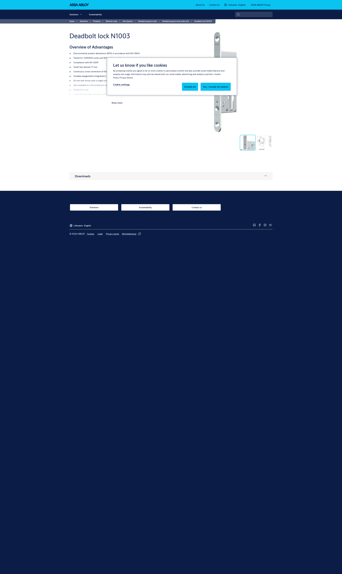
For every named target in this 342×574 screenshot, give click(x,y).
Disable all (190, 86)
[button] (80, 14)
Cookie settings (121, 84)
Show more (117, 102)
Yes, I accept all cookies (215, 86)
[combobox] (254, 14)
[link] (200, 4)
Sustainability (95, 14)
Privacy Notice (126, 77)
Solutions (73, 14)
